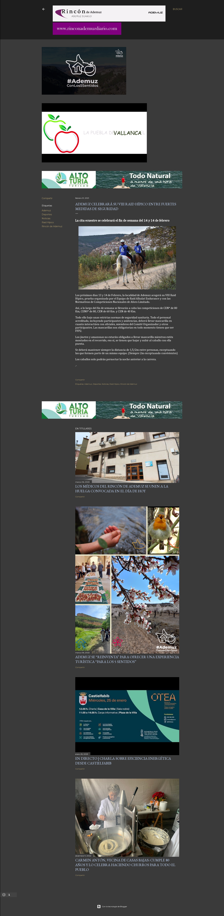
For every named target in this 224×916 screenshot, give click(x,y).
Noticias (46, 218)
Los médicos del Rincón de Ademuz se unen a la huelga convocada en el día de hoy (121, 488)
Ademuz (46, 210)
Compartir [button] (47, 198)
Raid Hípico (48, 222)
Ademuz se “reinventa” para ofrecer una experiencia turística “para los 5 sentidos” (127, 659)
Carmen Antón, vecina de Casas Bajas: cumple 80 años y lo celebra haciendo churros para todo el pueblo (125, 865)
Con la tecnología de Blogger (114, 906)
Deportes (47, 214)
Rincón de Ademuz (52, 226)
